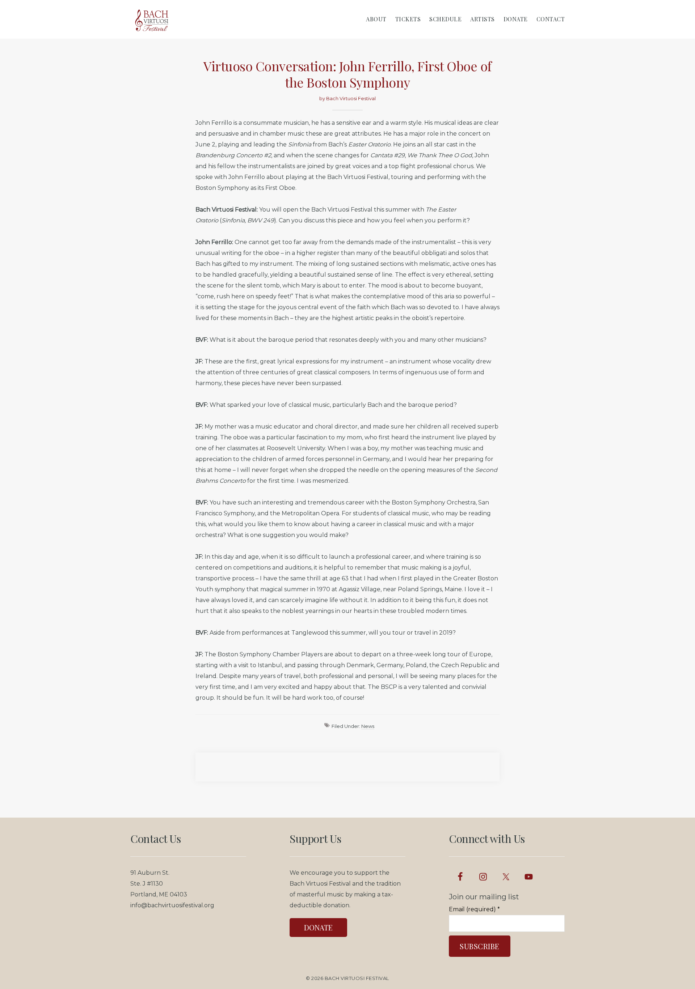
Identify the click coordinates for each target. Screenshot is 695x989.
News (367, 726)
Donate (318, 927)
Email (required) (474, 909)
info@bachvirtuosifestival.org (172, 905)
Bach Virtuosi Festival (357, 978)
